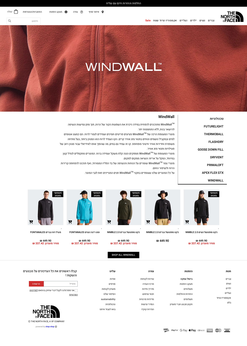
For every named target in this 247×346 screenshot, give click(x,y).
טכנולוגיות (216, 119)
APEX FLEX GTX (212, 173)
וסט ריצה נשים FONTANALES (84, 232)
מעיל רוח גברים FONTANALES (45, 232)
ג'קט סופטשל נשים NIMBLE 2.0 (201, 232)
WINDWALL (215, 180)
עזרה (151, 271)
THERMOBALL (213, 134)
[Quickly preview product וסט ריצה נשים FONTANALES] (70, 221)
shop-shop (50, 326)
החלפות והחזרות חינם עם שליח (123, 3)
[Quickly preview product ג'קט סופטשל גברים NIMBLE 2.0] (148, 221)
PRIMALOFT (215, 165)
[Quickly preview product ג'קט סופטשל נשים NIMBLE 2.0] (187, 221)
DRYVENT (216, 157)
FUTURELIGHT (213, 126)
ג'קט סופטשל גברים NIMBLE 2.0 (162, 232)
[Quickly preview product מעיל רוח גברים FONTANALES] (31, 221)
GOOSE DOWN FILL (210, 149)
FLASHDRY (216, 142)
